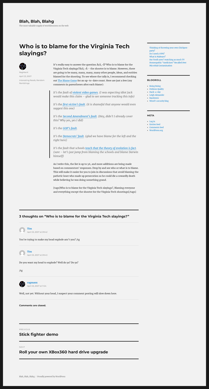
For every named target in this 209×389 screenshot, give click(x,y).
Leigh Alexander (156, 95)
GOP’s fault (70, 128)
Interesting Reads (27, 80)
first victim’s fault (74, 104)
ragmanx (32, 282)
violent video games (85, 92)
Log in (152, 121)
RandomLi (154, 98)
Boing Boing (155, 86)
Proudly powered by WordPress (51, 376)
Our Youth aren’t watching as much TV (167, 59)
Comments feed (156, 127)
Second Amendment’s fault (80, 116)
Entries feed (154, 124)
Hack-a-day (155, 92)
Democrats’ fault (73, 136)
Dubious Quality (156, 89)
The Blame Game (67, 80)
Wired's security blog (159, 101)
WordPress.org (156, 130)
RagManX (23, 72)
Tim (29, 228)
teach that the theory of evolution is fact (110, 148)
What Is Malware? (157, 57)
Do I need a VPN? (156, 54)
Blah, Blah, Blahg (36, 21)
